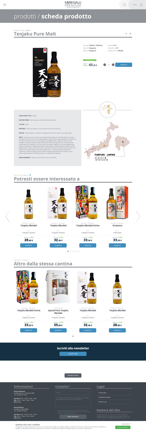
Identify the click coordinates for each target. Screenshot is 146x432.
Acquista (123, 64)
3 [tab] (73, 251)
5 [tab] (78, 251)
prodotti (25, 16)
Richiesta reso (73, 375)
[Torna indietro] (126, 34)
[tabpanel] (28, 216)
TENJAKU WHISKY (19, 30)
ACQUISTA (28, 245)
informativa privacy (66, 410)
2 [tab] (70, 251)
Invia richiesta (73, 416)
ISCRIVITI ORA (73, 354)
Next (138, 216)
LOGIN (135, 4)
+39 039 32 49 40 (21, 411)
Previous (7, 216)
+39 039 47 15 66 (21, 395)
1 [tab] (68, 251)
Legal (127, 418)
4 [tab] (75, 251)
